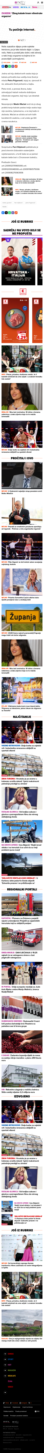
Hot (9, 1364)
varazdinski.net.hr (8, 1437)
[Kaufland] (22, 292)
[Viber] (12, 66)
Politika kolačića (8, 1411)
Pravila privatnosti (21, 1411)
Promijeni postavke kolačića (19, 1416)
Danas (11, 1353)
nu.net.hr (32, 1440)
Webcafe (12, 1375)
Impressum (7, 1407)
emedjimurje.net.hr (9, 1435)
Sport (10, 1359)
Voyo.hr (16, 1429)
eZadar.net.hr (24, 1440)
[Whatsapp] (9, 66)
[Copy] (16, 66)
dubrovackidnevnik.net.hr (11, 1440)
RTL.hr (5, 1429)
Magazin (12, 1370)
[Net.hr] (16, 1422)
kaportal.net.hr (27, 1435)
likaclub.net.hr (7, 1442)
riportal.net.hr (19, 1437)
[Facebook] (3, 66)
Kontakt (6, 1416)
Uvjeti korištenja (27, 1407)
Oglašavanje (16, 1407)
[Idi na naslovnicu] (21, 4)
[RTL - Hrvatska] (6, 1422)
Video (10, 1386)
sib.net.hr (19, 1435)
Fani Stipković (18, 203)
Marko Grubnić (7, 203)
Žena (10, 1381)
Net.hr (23, 62)
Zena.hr (10, 1429)
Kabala (4, 207)
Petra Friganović (30, 203)
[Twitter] (6, 66)
